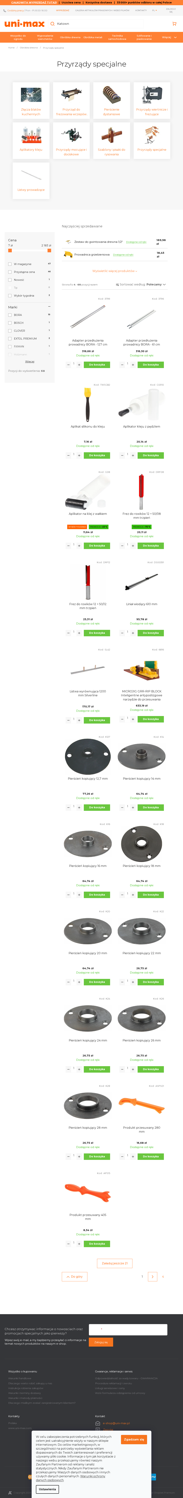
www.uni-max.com (18, 1428)
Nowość (30, 280)
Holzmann (30, 354)
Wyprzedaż (61, 10)
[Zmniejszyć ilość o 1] (67, 365)
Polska (11, 1423)
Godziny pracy (14, 10)
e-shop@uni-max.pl (115, 1423)
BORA (31, 315)
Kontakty (139, 10)
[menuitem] (16, 37)
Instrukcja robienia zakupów (24, 1388)
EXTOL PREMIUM (31, 338)
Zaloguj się (99, 1342)
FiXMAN (30, 346)
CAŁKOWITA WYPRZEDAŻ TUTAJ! (32, 2)
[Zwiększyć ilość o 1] (78, 365)
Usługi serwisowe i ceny (108, 1388)
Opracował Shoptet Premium (156, 1492)
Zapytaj (107, 1429)
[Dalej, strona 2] (151, 1276)
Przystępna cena (31, 272)
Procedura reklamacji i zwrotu (112, 1383)
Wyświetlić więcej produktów (112, 271)
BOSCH (30, 323)
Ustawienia (46, 1489)
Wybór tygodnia (31, 295)
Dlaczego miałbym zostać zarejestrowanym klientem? (40, 1402)
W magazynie (31, 264)
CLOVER (30, 330)
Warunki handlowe (18, 1378)
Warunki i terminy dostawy (23, 1393)
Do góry (75, 1276)
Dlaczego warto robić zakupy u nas (29, 1383)
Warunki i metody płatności (24, 1398)
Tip (31, 287)
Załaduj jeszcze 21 (113, 1263)
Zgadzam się (133, 1439)
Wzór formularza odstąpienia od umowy (119, 1393)
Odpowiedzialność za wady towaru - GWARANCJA (125, 1378)
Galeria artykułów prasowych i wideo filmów (101, 10)
